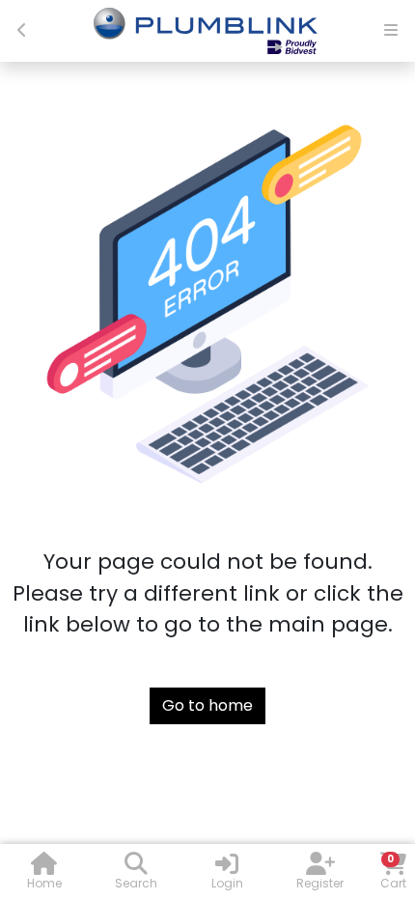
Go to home (207, 705)
